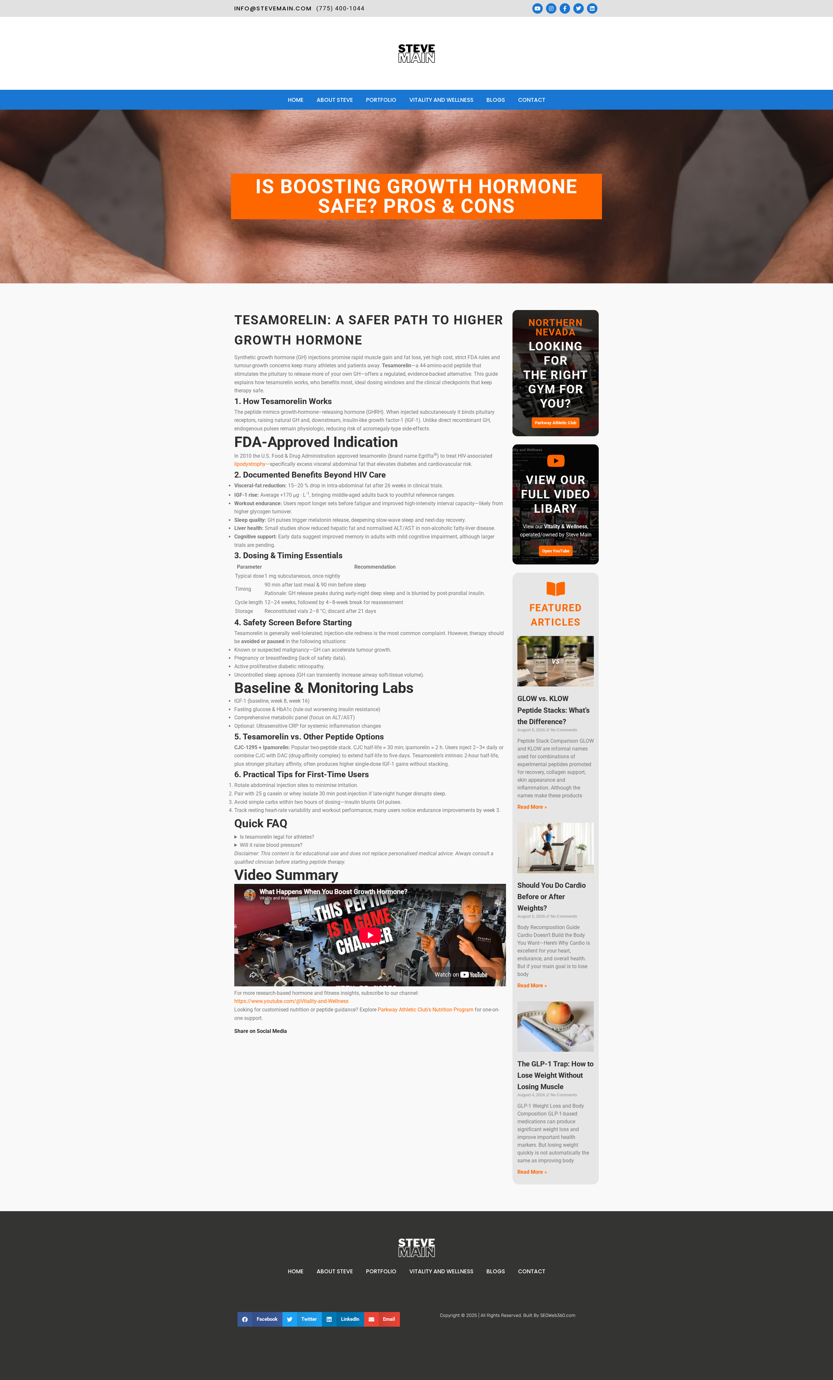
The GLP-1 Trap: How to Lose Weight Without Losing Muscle (555, 1075)
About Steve (335, 100)
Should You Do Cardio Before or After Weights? (551, 896)
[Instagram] (551, 8)
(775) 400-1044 (340, 8)
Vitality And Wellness (441, 100)
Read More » (532, 807)
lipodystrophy (250, 464)
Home (296, 100)
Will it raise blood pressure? (271, 845)
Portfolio (381, 100)
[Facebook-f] (565, 8)
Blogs (495, 100)
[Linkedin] (592, 8)
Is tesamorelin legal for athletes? (277, 837)
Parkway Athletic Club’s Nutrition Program (425, 1010)
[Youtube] (537, 8)
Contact (531, 100)
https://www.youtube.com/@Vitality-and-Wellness (291, 1001)
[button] (260, 1319)
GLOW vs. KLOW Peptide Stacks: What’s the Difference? (553, 710)
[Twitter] (578, 8)
